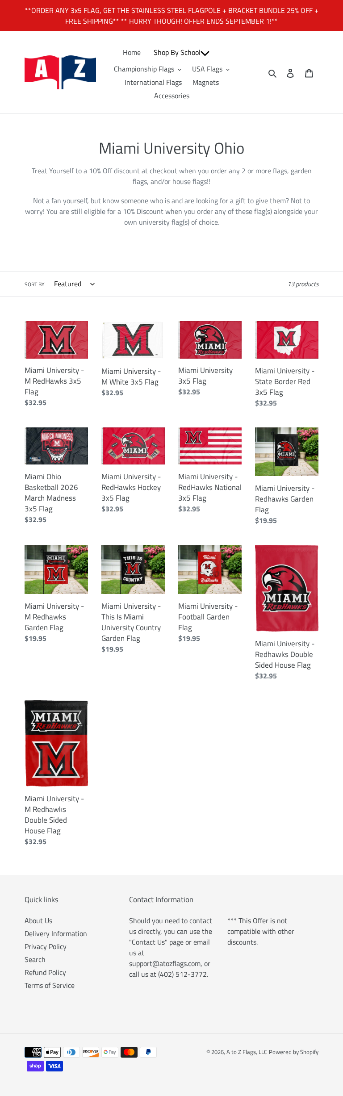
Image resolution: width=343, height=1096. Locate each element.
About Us (38, 920)
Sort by (34, 284)
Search (35, 959)
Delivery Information (56, 933)
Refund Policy (45, 972)
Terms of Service (50, 985)
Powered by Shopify (293, 1051)
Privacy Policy (46, 946)
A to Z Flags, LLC (246, 1051)
